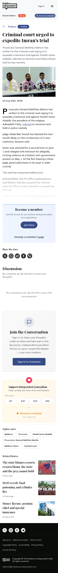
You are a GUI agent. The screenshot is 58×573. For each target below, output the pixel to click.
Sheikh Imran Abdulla (42, 434)
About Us (6, 540)
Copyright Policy (9, 545)
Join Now (29, 225)
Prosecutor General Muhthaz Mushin (21, 440)
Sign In (41, 6)
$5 (10, 401)
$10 (23, 401)
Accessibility (24, 545)
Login (41, 236)
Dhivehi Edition (9, 15)
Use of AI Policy (9, 550)
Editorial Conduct (20, 540)
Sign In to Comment (29, 361)
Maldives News (11, 446)
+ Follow (23, 26)
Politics (12, 26)
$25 (35, 401)
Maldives (8, 434)
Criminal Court (30, 446)
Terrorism (22, 434)
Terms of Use (35, 540)
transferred (21, 196)
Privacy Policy (37, 545)
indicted (26, 124)
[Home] (3, 26)
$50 (47, 401)
